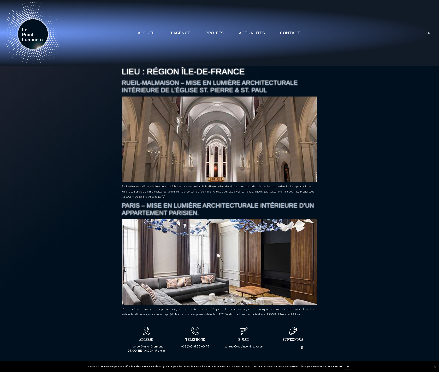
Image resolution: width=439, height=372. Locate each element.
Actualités (252, 33)
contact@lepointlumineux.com (243, 346)
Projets (214, 33)
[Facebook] (283, 347)
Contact (290, 33)
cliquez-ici (336, 367)
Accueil (147, 33)
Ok (347, 367)
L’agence (180, 33)
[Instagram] (289, 347)
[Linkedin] (295, 347)
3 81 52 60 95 (200, 346)
